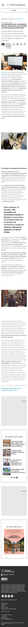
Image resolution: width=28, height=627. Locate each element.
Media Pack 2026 (4, 607)
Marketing (4, 388)
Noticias (11, 19)
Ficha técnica (4, 604)
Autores (3, 606)
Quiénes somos (4, 603)
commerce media (6, 390)
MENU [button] (14, 10)
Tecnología (19, 19)
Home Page (4, 19)
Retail (15, 390)
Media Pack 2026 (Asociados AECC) (8, 608)
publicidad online (15, 388)
